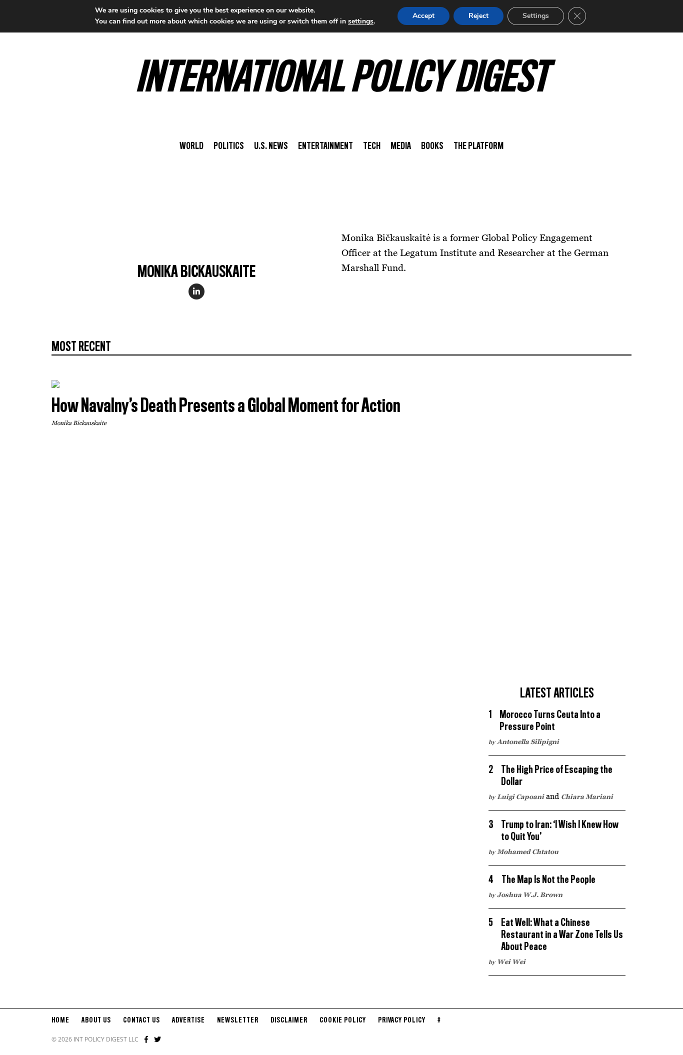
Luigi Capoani (520, 796)
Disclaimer (289, 1020)
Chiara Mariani (587, 796)
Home (61, 1020)
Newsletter (237, 1020)
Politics (229, 146)
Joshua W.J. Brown (529, 894)
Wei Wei (511, 962)
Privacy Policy (402, 1020)
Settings (535, 15)
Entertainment (325, 146)
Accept (423, 15)
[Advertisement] (557, 530)
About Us (96, 1020)
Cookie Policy (343, 1020)
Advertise (188, 1020)
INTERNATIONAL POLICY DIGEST (342, 80)
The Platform (479, 146)
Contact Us (141, 1020)
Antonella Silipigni (528, 742)
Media (400, 146)
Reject (478, 15)
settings (361, 21)
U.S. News (271, 146)
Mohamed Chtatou (527, 852)
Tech (371, 146)
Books (432, 146)
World (192, 146)
